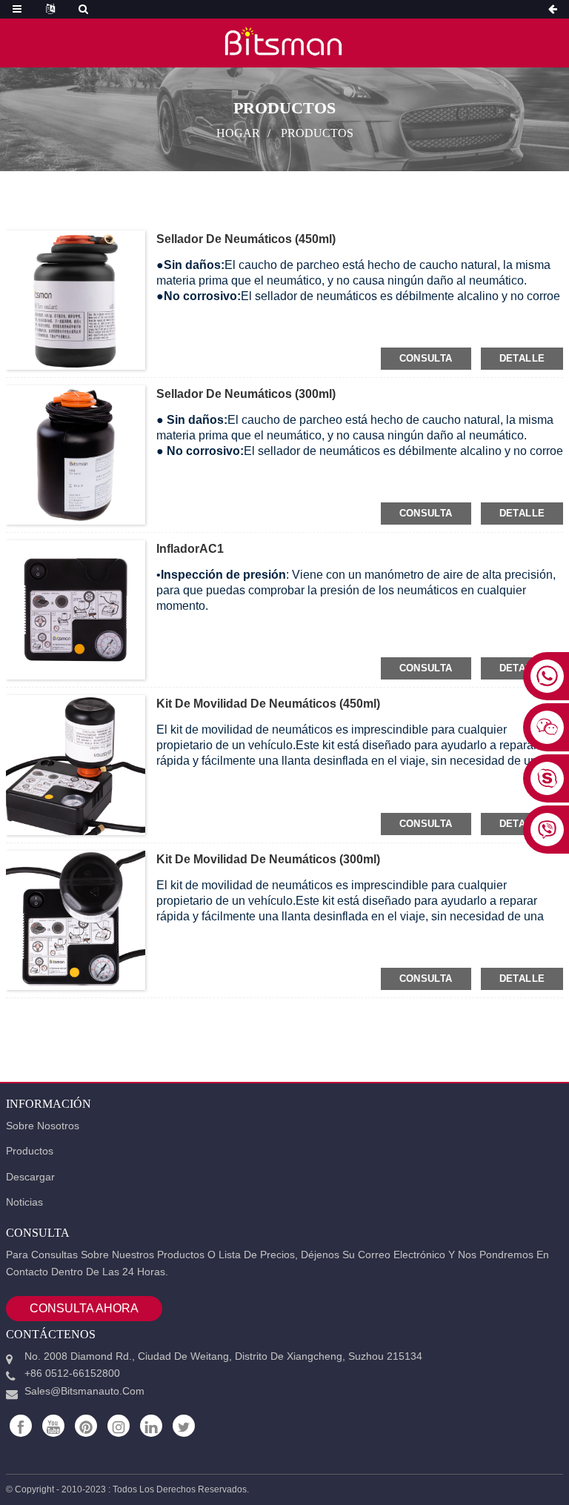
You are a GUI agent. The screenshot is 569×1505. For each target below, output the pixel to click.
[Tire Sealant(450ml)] (75, 299)
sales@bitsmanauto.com (84, 1391)
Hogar (238, 133)
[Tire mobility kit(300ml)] (75, 919)
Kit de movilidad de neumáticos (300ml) (268, 859)
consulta (426, 358)
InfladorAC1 (190, 548)
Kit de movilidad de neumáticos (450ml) (268, 703)
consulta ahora (84, 1308)
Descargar (30, 1177)
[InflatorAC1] (75, 609)
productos (317, 133)
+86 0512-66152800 (72, 1373)
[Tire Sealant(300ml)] (75, 454)
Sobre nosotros (42, 1126)
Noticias (24, 1202)
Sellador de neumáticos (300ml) (246, 394)
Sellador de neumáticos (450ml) (246, 239)
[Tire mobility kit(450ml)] (75, 764)
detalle (522, 358)
